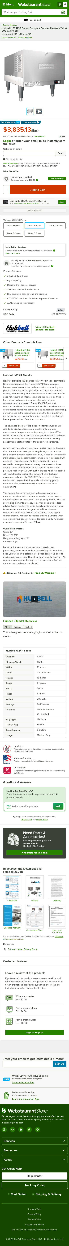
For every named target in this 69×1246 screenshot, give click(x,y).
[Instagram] (4, 1129)
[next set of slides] (66, 358)
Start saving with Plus (23, 1082)
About (7, 627)
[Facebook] (20, 1129)
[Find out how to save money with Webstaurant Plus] (3, 350)
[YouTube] (12, 1129)
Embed (29, 627)
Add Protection (57, 179)
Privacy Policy (42, 819)
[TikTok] (29, 1129)
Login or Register (34, 1032)
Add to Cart (13, 366)
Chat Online (18, 1194)
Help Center (34, 1176)
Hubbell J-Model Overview (20, 621)
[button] (30, 111)
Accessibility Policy (34, 1225)
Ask (58, 806)
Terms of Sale (34, 1209)
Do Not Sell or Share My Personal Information (34, 1230)
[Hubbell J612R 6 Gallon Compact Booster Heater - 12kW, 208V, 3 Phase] (17, 358)
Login (7, 140)
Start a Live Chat (10, 163)
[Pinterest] (37, 1129)
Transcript (18, 627)
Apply (63, 202)
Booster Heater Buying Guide (31, 949)
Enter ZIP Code (12, 253)
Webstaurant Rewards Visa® (27, 203)
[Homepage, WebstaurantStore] (34, 4)
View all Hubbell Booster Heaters (44, 328)
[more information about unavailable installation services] (54, 250)
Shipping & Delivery (48, 1194)
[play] (34, 599)
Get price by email (12, 149)
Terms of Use (26, 819)
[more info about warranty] (37, 180)
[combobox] (34, 12)
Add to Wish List (34, 210)
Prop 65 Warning (44, 573)
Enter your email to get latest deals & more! (33, 1058)
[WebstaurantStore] (34, 1110)
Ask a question (25, 37)
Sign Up (59, 1063)
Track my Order (35, 1185)
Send (60, 153)
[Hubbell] (17, 328)
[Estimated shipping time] (52, 265)
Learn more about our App (25, 1099)
